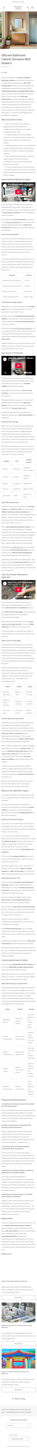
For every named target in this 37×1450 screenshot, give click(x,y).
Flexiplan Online (15, 1446)
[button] (4, 7)
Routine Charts (18, 547)
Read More (18, 1297)
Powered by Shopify (25, 1446)
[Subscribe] (28, 1425)
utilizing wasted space (12, 222)
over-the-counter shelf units (22, 328)
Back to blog (20, 1399)
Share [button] (5, 72)
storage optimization (19, 408)
